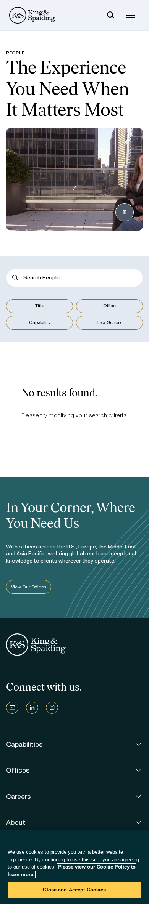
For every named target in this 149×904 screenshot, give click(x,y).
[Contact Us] (12, 708)
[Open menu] (130, 15)
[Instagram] (52, 708)
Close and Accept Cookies (74, 890)
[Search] (110, 15)
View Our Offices (28, 587)
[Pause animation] (124, 212)
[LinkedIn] (32, 708)
